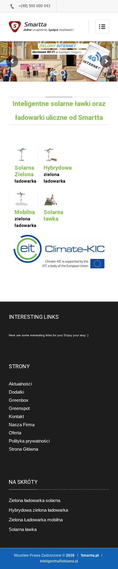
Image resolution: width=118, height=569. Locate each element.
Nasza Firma (21, 424)
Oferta (15, 432)
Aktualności (20, 383)
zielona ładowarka (54, 174)
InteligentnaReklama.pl (59, 561)
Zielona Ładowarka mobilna (36, 519)
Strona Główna (23, 449)
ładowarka (25, 174)
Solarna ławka (23, 529)
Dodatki (16, 392)
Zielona (34, 500)
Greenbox (18, 400)
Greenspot (19, 408)
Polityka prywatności (29, 440)
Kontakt (16, 416)
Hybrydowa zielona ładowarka (38, 510)
